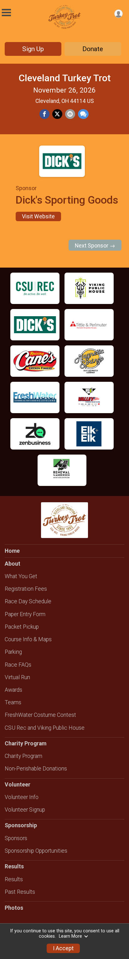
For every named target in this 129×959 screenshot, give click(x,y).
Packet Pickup (22, 627)
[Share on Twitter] (57, 114)
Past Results (20, 892)
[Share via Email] (70, 114)
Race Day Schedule (28, 601)
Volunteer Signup (25, 810)
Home (12, 551)
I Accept (63, 948)
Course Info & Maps (28, 639)
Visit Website (38, 216)
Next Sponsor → (95, 245)
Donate (92, 49)
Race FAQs (18, 665)
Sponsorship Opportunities (36, 851)
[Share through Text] (83, 114)
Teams (13, 702)
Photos (14, 908)
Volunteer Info (22, 797)
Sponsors (16, 838)
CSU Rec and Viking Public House (45, 728)
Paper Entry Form (25, 614)
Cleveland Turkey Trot (64, 77)
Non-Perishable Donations (36, 768)
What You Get (21, 576)
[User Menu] (118, 13)
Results (14, 879)
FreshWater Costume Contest (40, 715)
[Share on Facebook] (44, 114)
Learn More (70, 936)
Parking (13, 652)
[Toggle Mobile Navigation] (6, 12)
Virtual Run (17, 677)
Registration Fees (26, 589)
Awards (13, 690)
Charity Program (23, 756)
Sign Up (33, 49)
